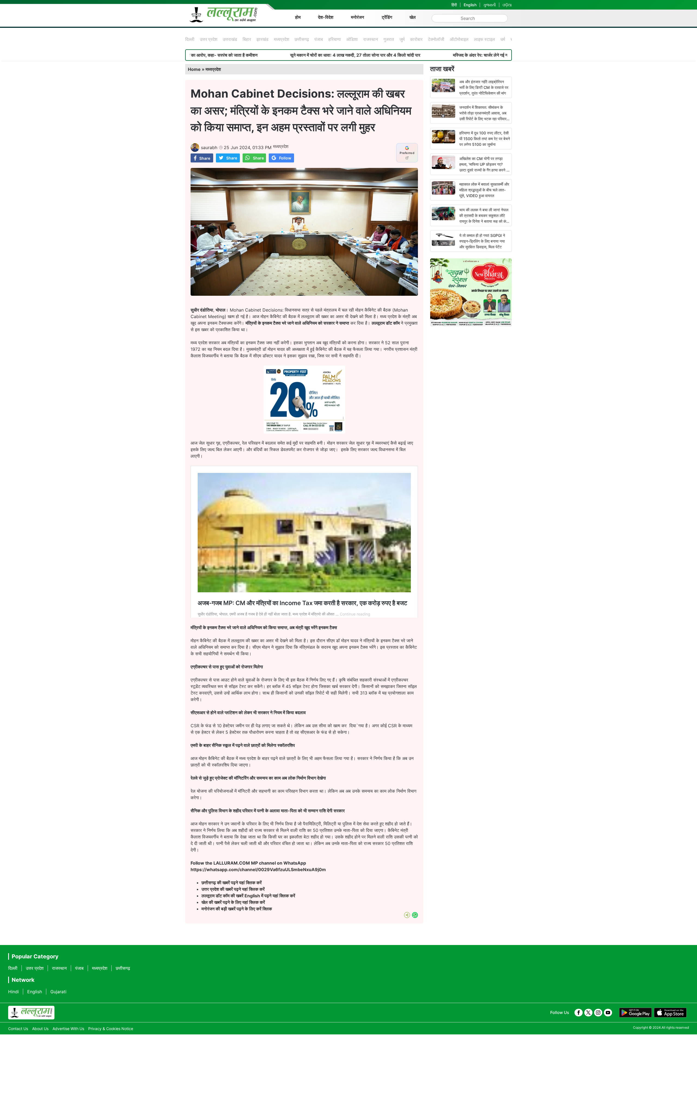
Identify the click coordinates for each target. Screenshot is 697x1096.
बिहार (247, 39)
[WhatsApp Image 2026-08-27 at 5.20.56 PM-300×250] (304, 432)
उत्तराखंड (230, 39)
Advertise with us (68, 1028)
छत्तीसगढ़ (302, 39)
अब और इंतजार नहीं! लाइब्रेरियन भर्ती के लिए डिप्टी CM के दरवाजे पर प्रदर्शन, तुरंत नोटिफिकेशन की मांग (483, 87)
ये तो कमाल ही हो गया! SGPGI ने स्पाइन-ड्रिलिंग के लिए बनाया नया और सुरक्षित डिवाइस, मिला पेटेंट (482, 241)
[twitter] (588, 1012)
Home (194, 69)
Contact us (18, 1028)
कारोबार (416, 39)
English (470, 4)
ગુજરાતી (489, 4)
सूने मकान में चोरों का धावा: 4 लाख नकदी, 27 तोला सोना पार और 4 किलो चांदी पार (287, 55)
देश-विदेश (325, 17)
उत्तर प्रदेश (208, 39)
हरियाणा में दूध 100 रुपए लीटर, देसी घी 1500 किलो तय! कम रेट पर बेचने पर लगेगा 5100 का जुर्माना (484, 139)
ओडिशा (352, 39)
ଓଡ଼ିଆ (507, 4)
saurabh (209, 147)
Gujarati (58, 991)
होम (298, 17)
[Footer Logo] (31, 1012)
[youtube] (608, 1012)
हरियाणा (334, 39)
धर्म (502, 39)
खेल (412, 17)
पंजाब (318, 39)
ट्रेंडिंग (387, 17)
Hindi (13, 991)
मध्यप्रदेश (281, 39)
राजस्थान (370, 39)
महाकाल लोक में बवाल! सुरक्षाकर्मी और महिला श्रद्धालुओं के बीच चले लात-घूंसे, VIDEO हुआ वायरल (484, 190)
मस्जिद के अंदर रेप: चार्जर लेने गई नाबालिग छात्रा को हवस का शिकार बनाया (443, 55)
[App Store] (670, 1013)
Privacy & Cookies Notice (110, 1028)
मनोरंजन (357, 17)
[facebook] (578, 1012)
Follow (285, 158)
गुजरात (388, 39)
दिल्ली (189, 39)
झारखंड (262, 39)
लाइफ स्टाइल (484, 39)
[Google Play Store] (635, 1013)
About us (40, 1028)
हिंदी (454, 4)
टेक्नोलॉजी (436, 39)
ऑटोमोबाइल (459, 39)
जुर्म (402, 39)
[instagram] (598, 1012)
